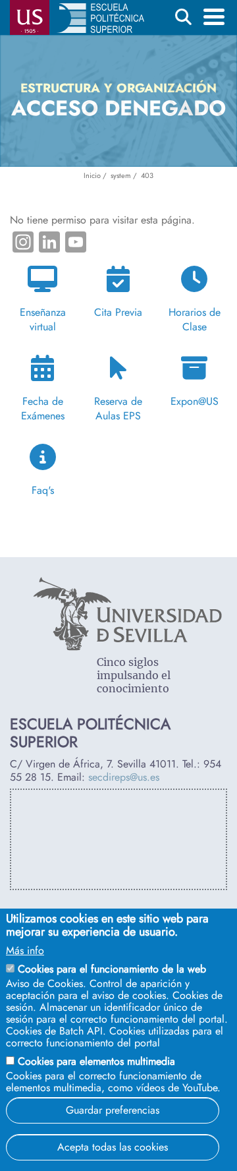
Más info (25, 951)
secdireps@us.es (123, 777)
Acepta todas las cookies (112, 1147)
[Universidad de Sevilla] (127, 647)
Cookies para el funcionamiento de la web (112, 968)
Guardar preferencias (112, 1110)
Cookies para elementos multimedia (96, 1061)
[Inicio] (100, 20)
